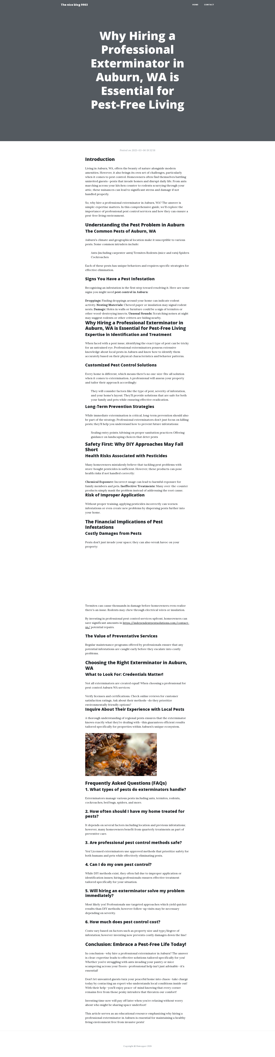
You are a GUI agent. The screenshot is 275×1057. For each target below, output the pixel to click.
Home (195, 4)
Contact (209, 4)
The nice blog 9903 (74, 5)
